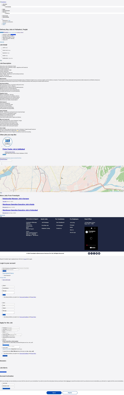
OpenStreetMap (116, 191)
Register (70, 392)
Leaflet (111, 191)
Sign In (54, 392)
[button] (62, 178)
